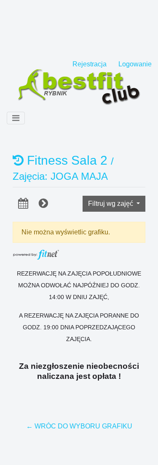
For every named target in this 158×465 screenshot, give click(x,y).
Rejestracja (89, 64)
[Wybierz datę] (23, 203)
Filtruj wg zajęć (111, 203)
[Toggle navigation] (16, 118)
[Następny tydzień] (43, 203)
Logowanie (135, 64)
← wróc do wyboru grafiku (79, 426)
